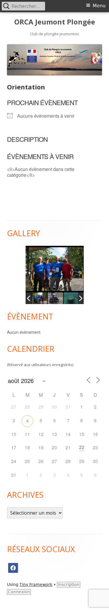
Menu (99, 5)
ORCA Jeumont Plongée (54, 22)
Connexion (19, 591)
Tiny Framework (35, 584)
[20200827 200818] (55, 298)
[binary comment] (39, 298)
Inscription (68, 584)
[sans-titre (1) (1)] (71, 298)
